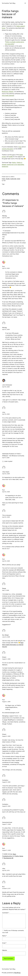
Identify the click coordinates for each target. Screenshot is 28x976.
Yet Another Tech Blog (8, 3)
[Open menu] (25, 3)
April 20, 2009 (6, 473)
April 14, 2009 (6, 217)
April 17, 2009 (5, 457)
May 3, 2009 (5, 590)
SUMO (11, 156)
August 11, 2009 (6, 824)
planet (18, 178)
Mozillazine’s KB (8, 858)
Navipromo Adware (7, 91)
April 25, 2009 (6, 517)
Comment (5, 912)
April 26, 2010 (6, 870)
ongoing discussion (7, 149)
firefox (14, 162)
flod (3, 266)
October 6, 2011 (6, 888)
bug (20, 147)
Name (4, 936)
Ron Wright (5, 635)
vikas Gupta (5, 472)
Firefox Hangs (19, 856)
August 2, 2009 (6, 659)
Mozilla (8, 178)
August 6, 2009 (6, 782)
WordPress (17, 972)
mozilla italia (13, 178)
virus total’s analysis (8, 95)
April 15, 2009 (6, 329)
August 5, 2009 (6, 736)
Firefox (3, 178)
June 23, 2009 (6, 637)
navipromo (5, 166)
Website (4, 950)
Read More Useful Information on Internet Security (12, 644)
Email (4, 943)
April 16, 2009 (6, 386)
